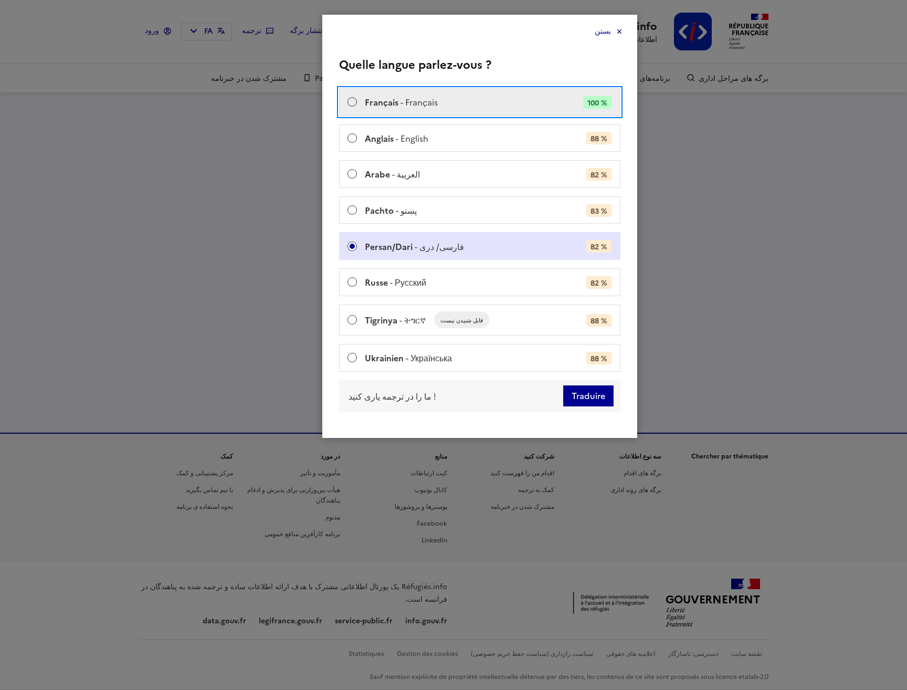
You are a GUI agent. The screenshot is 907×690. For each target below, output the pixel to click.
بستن (603, 31)
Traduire (588, 396)
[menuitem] (479, 102)
